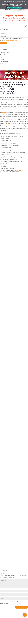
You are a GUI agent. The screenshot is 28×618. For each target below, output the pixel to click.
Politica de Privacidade (16, 7)
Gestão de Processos (5, 54)
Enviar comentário (21, 607)
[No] (26, 4)
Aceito (8, 7)
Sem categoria (4, 61)
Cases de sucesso (4, 52)
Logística (2, 57)
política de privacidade (11, 40)
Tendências (3, 64)
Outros (2, 59)
